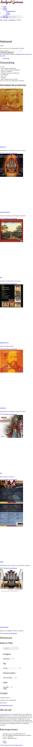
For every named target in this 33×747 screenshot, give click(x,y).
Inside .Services (19, 745)
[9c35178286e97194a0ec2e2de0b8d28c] (8, 37)
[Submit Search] (22, 17)
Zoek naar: (2, 17)
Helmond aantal (4, 51)
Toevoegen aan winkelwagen (7, 52)
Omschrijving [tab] (6, 58)
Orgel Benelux (18, 54)
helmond (27, 54)
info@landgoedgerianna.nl (6, 705)
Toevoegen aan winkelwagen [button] (10, 153)
